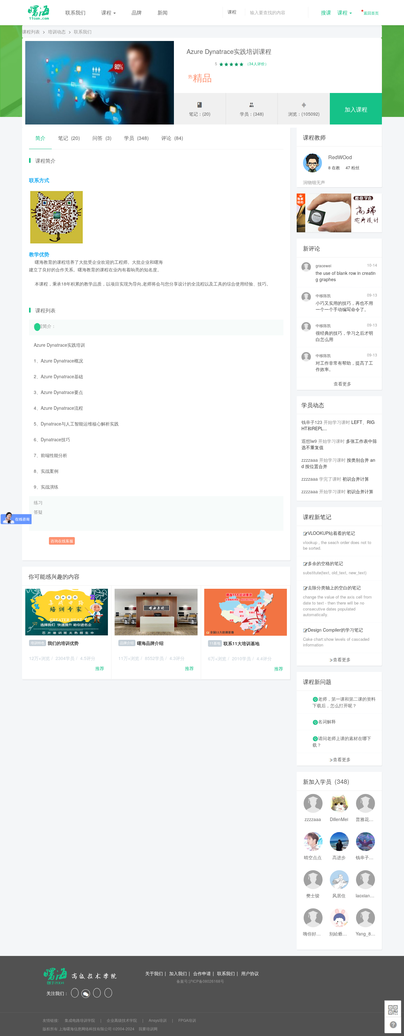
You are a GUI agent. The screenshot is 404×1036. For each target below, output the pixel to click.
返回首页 (371, 12)
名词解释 (327, 721)
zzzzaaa (309, 460)
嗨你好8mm (313, 933)
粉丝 (352, 168)
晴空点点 (313, 857)
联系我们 (75, 12)
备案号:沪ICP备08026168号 (200, 981)
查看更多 (342, 383)
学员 (136, 138)
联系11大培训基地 (241, 643)
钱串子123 (311, 422)
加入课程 (356, 109)
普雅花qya (365, 819)
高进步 (339, 857)
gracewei (323, 265)
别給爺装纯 (339, 933)
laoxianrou (365, 895)
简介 (40, 138)
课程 (107, 12)
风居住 (339, 895)
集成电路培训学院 (80, 1020)
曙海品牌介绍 (150, 643)
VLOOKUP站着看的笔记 (331, 533)
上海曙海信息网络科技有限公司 (85, 1028)
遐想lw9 (309, 441)
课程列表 (31, 31)
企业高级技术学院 (122, 1020)
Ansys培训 (158, 1020)
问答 (101, 138)
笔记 (69, 138)
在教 (334, 168)
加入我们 (178, 973)
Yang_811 (365, 933)
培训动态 (57, 31)
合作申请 (202, 973)
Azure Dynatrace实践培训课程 (229, 51)
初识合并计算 (355, 479)
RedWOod (340, 157)
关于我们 (154, 973)
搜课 (326, 12)
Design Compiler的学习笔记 (335, 630)
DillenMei (339, 819)
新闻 (162, 12)
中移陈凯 (323, 295)
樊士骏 (312, 895)
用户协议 (250, 973)
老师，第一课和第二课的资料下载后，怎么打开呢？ (344, 702)
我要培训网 (148, 1028)
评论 (172, 138)
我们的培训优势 (63, 643)
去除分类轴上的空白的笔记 (334, 587)
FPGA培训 (187, 1020)
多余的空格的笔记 (325, 563)
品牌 (137, 12)
